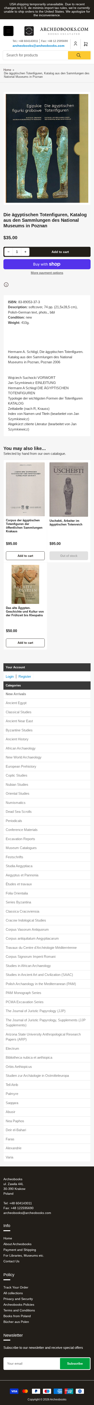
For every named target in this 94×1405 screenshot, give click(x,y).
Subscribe (75, 1363)
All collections (13, 1293)
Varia (9, 1157)
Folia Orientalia (17, 893)
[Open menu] (8, 31)
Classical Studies (18, 712)
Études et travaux (19, 884)
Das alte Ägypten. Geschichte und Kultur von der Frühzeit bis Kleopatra (25, 611)
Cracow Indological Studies (26, 920)
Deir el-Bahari (16, 1130)
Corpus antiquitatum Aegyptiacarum (32, 938)
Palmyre (12, 1094)
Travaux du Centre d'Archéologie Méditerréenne (41, 948)
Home (7, 70)
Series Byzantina (18, 902)
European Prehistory (21, 766)
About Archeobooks (17, 1244)
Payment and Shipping (19, 1250)
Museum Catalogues (21, 848)
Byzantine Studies (19, 730)
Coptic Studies (16, 775)
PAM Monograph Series (23, 993)
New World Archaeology (24, 757)
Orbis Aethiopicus (19, 1067)
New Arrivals (16, 694)
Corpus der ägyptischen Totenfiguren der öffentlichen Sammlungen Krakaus (24, 526)
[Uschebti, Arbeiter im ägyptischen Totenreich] (69, 489)
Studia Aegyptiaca (19, 866)
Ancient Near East (19, 721)
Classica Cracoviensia (22, 911)
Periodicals (14, 821)
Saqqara (12, 1103)
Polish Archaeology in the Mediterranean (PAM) (41, 984)
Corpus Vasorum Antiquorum (27, 929)
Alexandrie (13, 1148)
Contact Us (11, 1261)
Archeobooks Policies (18, 1304)
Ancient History (17, 739)
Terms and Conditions (19, 1310)
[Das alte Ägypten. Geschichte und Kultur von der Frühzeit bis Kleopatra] (25, 584)
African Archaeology (21, 748)
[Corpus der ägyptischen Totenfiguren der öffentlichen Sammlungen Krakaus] (25, 489)
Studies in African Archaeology (28, 966)
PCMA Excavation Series (25, 1002)
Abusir (10, 1112)
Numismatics (16, 803)
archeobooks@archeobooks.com (38, 45)
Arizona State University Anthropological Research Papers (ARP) (43, 1036)
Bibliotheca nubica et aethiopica (29, 1057)
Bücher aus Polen (16, 1322)
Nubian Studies (17, 784)
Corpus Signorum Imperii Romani (30, 956)
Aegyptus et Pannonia (22, 875)
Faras (10, 1139)
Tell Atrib (12, 1085)
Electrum (12, 1048)
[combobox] (47, 55)
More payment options (47, 273)
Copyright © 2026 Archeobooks (47, 1399)
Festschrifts (14, 857)
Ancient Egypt (16, 703)
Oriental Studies (17, 793)
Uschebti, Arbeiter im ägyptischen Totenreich (66, 522)
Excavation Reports (20, 839)
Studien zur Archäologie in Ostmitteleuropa (37, 1075)
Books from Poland (17, 1316)
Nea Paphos (15, 1121)
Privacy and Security (18, 1299)
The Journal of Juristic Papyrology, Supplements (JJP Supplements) (46, 1022)
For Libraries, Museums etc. (23, 1255)
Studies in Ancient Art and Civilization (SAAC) (39, 975)
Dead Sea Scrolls (19, 812)
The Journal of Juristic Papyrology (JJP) (35, 1011)
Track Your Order (15, 1287)
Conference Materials (22, 830)
